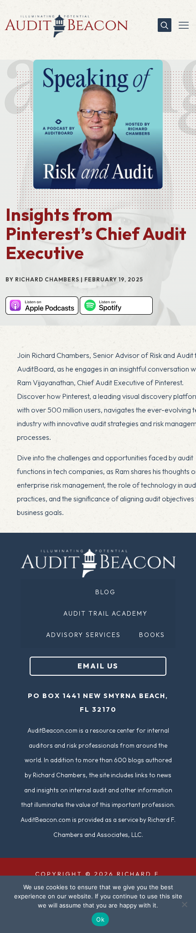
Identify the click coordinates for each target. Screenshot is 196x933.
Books (152, 635)
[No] (184, 904)
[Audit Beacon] (64, 25)
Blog (105, 592)
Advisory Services (83, 635)
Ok (100, 919)
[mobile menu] (183, 25)
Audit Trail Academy (105, 613)
